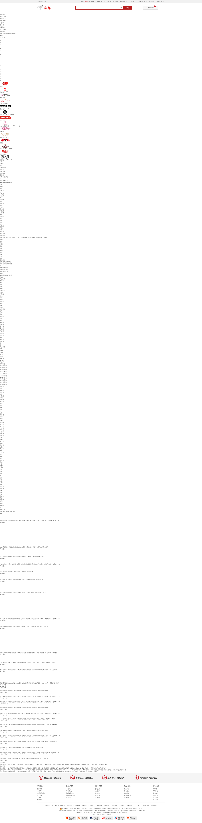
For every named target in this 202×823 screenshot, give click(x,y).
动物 (1, 288)
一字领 (2, 452)
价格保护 (126, 791)
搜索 (127, 7)
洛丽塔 (2, 339)
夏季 (1, 303)
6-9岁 (1, 356)
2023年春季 (3, 375)
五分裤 (2, 505)
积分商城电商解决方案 (6, 772)
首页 (1, 33)
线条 (1, 298)
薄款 (1, 241)
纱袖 (1, 447)
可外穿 (2, 362)
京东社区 (114, 805)
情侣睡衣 (6, 33)
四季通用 (2, 309)
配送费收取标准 (70, 795)
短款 (1, 388)
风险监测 (121, 805)
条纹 (1, 299)
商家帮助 (77, 805)
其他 (1, 184)
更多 (1, 165)
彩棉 (1, 273)
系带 (1, 479)
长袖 (1, 418)
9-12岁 (2, 358)
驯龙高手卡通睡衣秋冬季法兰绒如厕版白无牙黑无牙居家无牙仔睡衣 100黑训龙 (22, 556)
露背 (1, 403)
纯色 (1, 292)
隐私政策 (129, 805)
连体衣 (2, 500)
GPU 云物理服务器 (30, 770)
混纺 (1, 188)
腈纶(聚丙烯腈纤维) (5, 262)
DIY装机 (155, 791)
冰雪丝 (2, 199)
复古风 (2, 333)
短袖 (1, 420)
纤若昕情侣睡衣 (103, 764)
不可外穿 (2, 364)
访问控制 (115, 770)
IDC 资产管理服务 (55, 770)
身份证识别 (94, 772)
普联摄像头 (3, 20)
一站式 (44, 772)
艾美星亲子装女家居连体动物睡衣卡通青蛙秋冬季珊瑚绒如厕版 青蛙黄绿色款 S (22, 579)
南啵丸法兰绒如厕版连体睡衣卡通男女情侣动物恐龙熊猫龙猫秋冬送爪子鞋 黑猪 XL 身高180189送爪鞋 (28, 653)
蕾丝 (1, 224)
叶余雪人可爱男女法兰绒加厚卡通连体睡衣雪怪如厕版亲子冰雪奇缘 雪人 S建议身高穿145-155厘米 (28, 662)
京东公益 (136, 805)
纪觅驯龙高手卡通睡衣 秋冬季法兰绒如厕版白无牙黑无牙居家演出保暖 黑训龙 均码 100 (24, 626)
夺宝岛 (155, 789)
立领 (1, 458)
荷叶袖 (2, 430)
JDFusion (88, 772)
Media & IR (154, 805)
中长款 (2, 392)
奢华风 (2, 328)
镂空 (1, 411)
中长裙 (2, 486)
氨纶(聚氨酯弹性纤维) (6, 182)
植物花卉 (2, 290)
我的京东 (106, 1)
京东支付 (102, 814)
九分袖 (2, 424)
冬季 (1, 307)
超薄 (1, 245)
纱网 (1, 413)
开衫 (1, 477)
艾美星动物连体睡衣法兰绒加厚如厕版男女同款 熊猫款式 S (16, 571)
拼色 (1, 296)
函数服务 (19, 772)
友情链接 (99, 805)
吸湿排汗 (2, 260)
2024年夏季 (3, 381)
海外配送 (68, 797)
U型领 (1, 468)
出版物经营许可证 (88, 810)
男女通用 (2, 347)
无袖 (1, 417)
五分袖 (2, 426)
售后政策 (126, 789)
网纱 (1, 222)
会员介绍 (39, 791)
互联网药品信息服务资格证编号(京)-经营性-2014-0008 (109, 808)
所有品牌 (2, 37)
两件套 (2, 496)
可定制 (2, 169)
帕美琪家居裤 (47, 764)
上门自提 (68, 789)
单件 (1, 498)
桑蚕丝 (2, 175)
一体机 (2, 22)
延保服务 (155, 793)
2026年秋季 (3, 371)
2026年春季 (3, 367)
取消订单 (126, 797)
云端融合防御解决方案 (99, 770)
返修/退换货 (127, 795)
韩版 (1, 337)
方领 (1, 456)
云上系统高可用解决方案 (42, 770)
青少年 (2, 316)
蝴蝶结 (2, 294)
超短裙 (2, 488)
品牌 (40, 772)
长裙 (1, 494)
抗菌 (1, 256)
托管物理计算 (122, 770)
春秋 (1, 305)
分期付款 (97, 793)
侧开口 (2, 415)
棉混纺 (2, 216)
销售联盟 (107, 805)
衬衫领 (2, 460)
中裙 (1, 492)
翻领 (1, 462)
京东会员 (115, 1)
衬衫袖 (2, 432)
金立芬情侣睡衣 (57, 764)
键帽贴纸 (2, 28)
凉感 (1, 248)
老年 (1, 320)
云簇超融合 (55, 772)
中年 (1, 318)
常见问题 (39, 795)
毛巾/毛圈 (2, 233)
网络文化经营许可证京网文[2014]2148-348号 (108, 810)
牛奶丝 (2, 190)
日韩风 (2, 332)
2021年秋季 (3, 379)
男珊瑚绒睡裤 (29, 764)
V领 (1, 464)
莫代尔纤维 (3, 279)
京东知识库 (3, 16)
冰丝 (1, 214)
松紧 (1, 481)
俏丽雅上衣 (20, 764)
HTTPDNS (21, 770)
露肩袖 (2, 435)
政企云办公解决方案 (12, 770)
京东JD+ (155, 799)
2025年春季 (3, 383)
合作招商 (69, 805)
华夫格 (2, 213)
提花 (1, 405)
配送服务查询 (70, 793)
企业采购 (122, 1)
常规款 (2, 390)
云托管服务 (109, 770)
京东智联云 (3, 770)
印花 (1, 398)
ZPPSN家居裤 (38, 764)
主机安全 (77, 772)
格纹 (1, 286)
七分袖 (2, 422)
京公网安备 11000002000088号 (71, 808)
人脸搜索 (82, 772)
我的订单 (99, 1)
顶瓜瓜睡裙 (66, 764)
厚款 (1, 243)
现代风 (2, 324)
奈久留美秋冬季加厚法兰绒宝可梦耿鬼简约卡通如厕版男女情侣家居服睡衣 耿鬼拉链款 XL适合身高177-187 (30, 670)
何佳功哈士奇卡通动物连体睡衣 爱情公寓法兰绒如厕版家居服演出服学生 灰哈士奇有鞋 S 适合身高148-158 (30, 564)
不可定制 (2, 171)
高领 (1, 454)
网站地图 (24, 772)
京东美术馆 (3, 29)
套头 (1, 475)
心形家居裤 (3, 764)
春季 (1, 311)
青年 (1, 315)
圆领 (1, 451)
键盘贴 (2, 26)
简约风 (2, 322)
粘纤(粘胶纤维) (4, 177)
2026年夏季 (3, 369)
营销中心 (84, 805)
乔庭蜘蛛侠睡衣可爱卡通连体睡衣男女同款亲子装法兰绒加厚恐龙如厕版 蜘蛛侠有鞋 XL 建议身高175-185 (29, 520)
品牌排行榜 (3, 18)
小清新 (2, 330)
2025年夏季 (3, 384)
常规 (1, 239)
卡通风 (2, 341)
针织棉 (2, 194)
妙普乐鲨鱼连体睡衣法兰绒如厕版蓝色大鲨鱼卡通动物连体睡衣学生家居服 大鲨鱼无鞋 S (24, 547)
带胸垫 (2, 400)
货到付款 (97, 789)
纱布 (1, 197)
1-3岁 (1, 352)
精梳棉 (2, 211)
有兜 (1, 471)
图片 (81, 770)
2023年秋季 (3, 377)
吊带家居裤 (94, 764)
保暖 (1, 258)
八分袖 (2, 428)
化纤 (1, 220)
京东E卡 (155, 795)
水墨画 (2, 301)
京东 (51, 8)
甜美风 (2, 326)
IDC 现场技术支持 (88, 770)
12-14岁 (2, 360)
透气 (1, 252)
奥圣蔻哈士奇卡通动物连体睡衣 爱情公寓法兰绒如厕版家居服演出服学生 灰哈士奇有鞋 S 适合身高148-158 (30, 619)
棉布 (1, 192)
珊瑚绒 (2, 209)
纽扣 (1, 409)
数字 (1, 282)
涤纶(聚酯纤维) (4, 180)
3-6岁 (1, 354)
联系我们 (54, 805)
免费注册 (91, 1)
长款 (1, 394)
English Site (145, 805)
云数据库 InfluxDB (69, 772)
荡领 (1, 469)
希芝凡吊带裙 (11, 764)
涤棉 (1, 230)
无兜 (1, 473)
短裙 (1, 490)
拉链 (1, 483)
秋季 (1, 313)
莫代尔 (2, 196)
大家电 (39, 797)
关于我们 (47, 805)
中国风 (2, 335)
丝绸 (1, 207)
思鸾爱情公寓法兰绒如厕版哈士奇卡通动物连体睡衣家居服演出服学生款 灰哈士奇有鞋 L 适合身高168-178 (30, 683)
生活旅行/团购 (41, 793)
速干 (1, 250)
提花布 (2, 203)
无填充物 (2, 509)
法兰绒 (2, 226)
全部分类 (2, 14)
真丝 (1, 201)
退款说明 (126, 793)
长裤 (1, 503)
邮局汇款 (97, 795)
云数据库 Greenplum (66, 770)
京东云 (109, 814)
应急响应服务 (76, 770)
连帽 (1, 466)
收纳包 (2, 24)
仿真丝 (2, 231)
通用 (1, 349)
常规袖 (2, 434)
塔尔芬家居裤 (85, 764)
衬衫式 (2, 396)
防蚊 (1, 254)
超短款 (2, 386)
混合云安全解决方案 (33, 772)
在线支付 (97, 791)
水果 (1, 284)
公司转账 (97, 797)
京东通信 (155, 797)
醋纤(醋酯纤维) (4, 267)
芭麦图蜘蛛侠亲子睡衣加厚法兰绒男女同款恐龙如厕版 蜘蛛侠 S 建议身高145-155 (23, 592)
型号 (59, 772)
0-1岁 (1, 350)
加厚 (1, 247)
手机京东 (131, 1)
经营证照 (124, 812)
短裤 (1, 502)
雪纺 (1, 205)
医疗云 (15, 772)
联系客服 (39, 799)
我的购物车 (151, 7)
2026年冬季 (3, 373)
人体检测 (48, 772)
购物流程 (39, 789)
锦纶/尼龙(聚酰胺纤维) (6, 264)
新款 (62, 772)
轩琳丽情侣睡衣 (75, 764)
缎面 (1, 218)
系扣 (1, 485)
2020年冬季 (3, 366)
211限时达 (69, 791)
